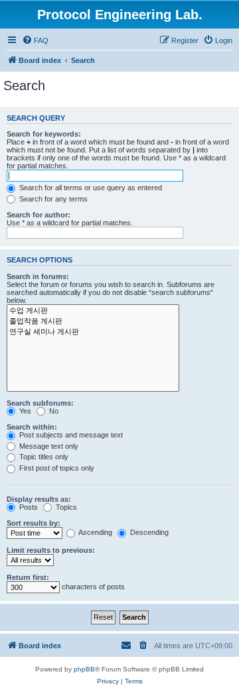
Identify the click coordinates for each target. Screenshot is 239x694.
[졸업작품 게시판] (93, 321)
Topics (65, 507)
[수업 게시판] (93, 311)
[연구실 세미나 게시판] (93, 332)
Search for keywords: (44, 134)
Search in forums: (38, 276)
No (52, 411)
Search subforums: (40, 403)
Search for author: (38, 215)
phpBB (84, 669)
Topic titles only (42, 457)
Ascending (94, 532)
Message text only (47, 446)
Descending (148, 532)
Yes (24, 411)
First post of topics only (55, 468)
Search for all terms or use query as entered (89, 188)
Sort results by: (33, 523)
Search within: (32, 427)
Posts (27, 507)
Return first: (28, 577)
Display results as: (39, 499)
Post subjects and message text (70, 435)
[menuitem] (35, 40)
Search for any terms (52, 199)
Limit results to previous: (51, 550)
